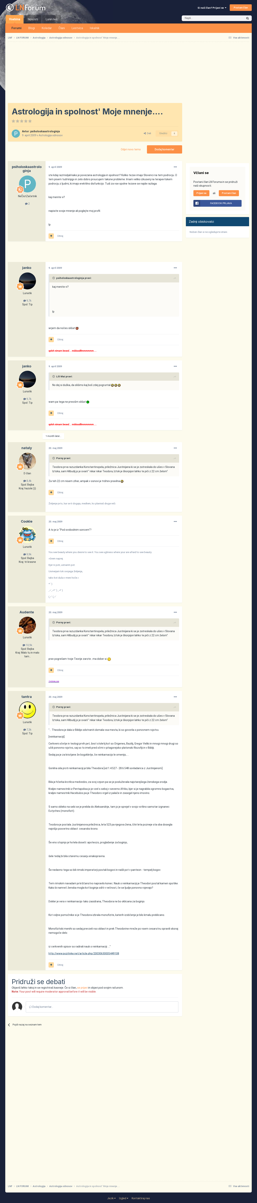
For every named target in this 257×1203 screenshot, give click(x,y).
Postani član (241, 7)
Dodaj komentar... (42, 1006)
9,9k (28, 554)
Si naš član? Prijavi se (211, 7)
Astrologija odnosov (51, 135)
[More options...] (175, 167)
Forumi (16, 28)
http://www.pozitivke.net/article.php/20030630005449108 (84, 953)
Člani (62, 28)
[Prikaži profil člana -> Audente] (27, 625)
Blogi (31, 28)
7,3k (28, 729)
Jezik (110, 1198)
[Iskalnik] (247, 18)
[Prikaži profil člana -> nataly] (27, 461)
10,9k (28, 645)
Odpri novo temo (131, 149)
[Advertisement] (128, 72)
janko (26, 268)
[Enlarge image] (77, 328)
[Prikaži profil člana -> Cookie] (27, 534)
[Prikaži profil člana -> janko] (27, 280)
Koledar (47, 28)
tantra (26, 697)
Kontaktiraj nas (141, 1198)
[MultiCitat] (51, 236)
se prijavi (82, 987)
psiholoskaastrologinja (45, 131)
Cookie (26, 521)
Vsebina (14, 19)
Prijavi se (201, 193)
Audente (27, 612)
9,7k (28, 300)
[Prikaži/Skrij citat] (54, 277)
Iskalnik (95, 28)
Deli (148, 133)
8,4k (28, 480)
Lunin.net (51, 19)
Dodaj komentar (164, 149)
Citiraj (60, 236)
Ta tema (234, 18)
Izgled (123, 1198)
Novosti (33, 19)
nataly (26, 448)
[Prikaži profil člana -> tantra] (27, 709)
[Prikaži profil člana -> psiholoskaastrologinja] (16, 133)
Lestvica (77, 28)
